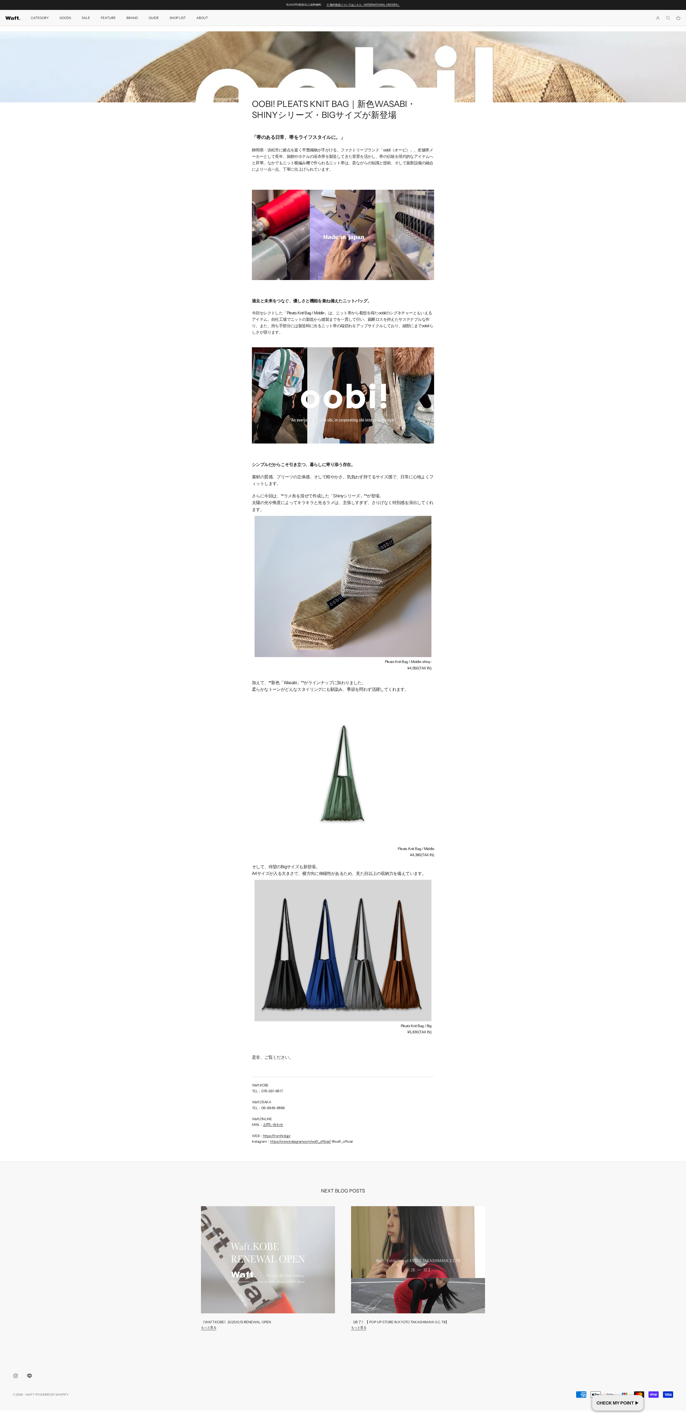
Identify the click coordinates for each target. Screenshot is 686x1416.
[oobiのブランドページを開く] (343, 234)
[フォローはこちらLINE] (29, 1375)
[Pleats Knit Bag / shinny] (343, 586)
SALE (86, 18)
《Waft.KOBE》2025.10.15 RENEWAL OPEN (236, 1322)
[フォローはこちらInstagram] (15, 1375)
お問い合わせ (273, 1124)
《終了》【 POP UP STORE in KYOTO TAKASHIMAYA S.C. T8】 (400, 1322)
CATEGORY (40, 18)
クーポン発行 (617, 1403)
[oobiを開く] (343, 395)
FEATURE (108, 18)
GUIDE (154, 18)
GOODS (65, 18)
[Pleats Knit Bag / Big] (343, 950)
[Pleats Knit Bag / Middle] (343, 771)
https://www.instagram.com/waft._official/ (300, 1141)
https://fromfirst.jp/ (276, 1136)
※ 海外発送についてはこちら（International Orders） (363, 4)
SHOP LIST (178, 18)
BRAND (132, 18)
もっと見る (208, 1327)
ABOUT (202, 18)
